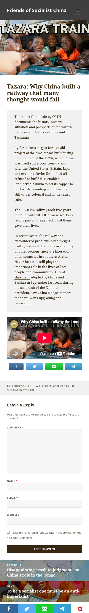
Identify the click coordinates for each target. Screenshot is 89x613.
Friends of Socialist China (37, 10)
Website (13, 515)
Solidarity (21, 390)
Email (12, 498)
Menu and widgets (77, 14)
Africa (10, 390)
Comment (15, 427)
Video (31, 390)
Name (12, 481)
